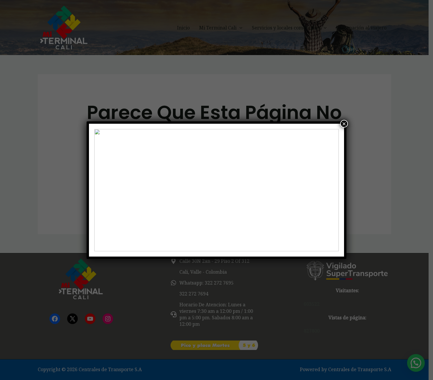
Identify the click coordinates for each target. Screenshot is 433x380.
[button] (103, 190)
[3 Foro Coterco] (216, 190)
